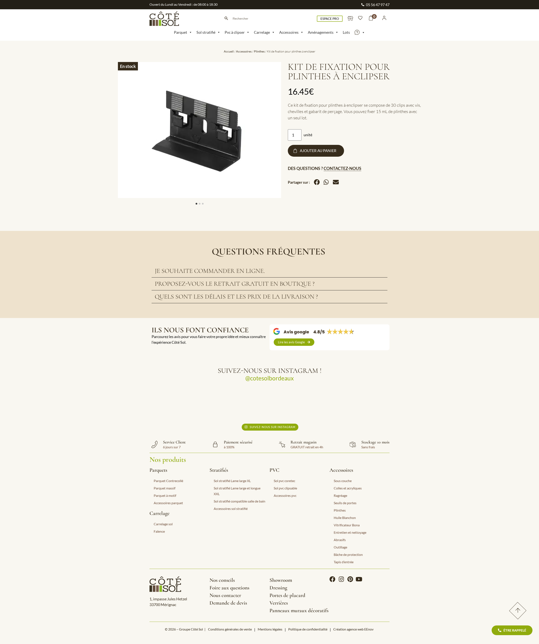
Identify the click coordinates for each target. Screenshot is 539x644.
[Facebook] (332, 579)
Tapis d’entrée (344, 562)
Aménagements (321, 32)
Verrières (279, 603)
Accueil (229, 51)
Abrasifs (340, 540)
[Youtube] (359, 579)
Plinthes (259, 51)
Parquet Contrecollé (168, 481)
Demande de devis (228, 603)
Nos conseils (222, 580)
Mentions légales (270, 629)
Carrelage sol (163, 524)
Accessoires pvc (285, 495)
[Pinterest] (350, 579)
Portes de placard (287, 595)
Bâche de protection (348, 554)
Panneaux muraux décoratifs (299, 610)
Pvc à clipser (235, 32)
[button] (317, 182)
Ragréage (340, 495)
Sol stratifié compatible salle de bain (239, 501)
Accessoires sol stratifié (231, 509)
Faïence (159, 531)
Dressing (278, 588)
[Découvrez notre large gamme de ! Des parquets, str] (359, 404)
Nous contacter (225, 595)
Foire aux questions (229, 588)
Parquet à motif (165, 495)
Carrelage (262, 32)
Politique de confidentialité (307, 629)
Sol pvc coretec (284, 481)
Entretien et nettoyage (350, 532)
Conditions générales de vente (230, 629)
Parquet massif (164, 488)
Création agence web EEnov (353, 629)
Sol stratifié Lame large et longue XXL (237, 491)
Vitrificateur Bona (347, 525)
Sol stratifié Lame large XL (232, 481)
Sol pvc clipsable (285, 488)
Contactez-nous (342, 168)
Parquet (180, 32)
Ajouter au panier (318, 150)
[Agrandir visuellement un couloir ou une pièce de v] (180, 404)
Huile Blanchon (345, 518)
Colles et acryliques (348, 488)
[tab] (269, 271)
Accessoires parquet (168, 503)
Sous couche (343, 481)
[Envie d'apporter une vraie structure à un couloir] (299, 404)
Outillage (340, 547)
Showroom (281, 580)
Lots (346, 32)
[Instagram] (341, 579)
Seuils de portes (345, 503)
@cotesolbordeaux (269, 378)
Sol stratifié (205, 32)
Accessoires (289, 32)
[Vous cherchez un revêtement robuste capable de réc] (240, 404)
